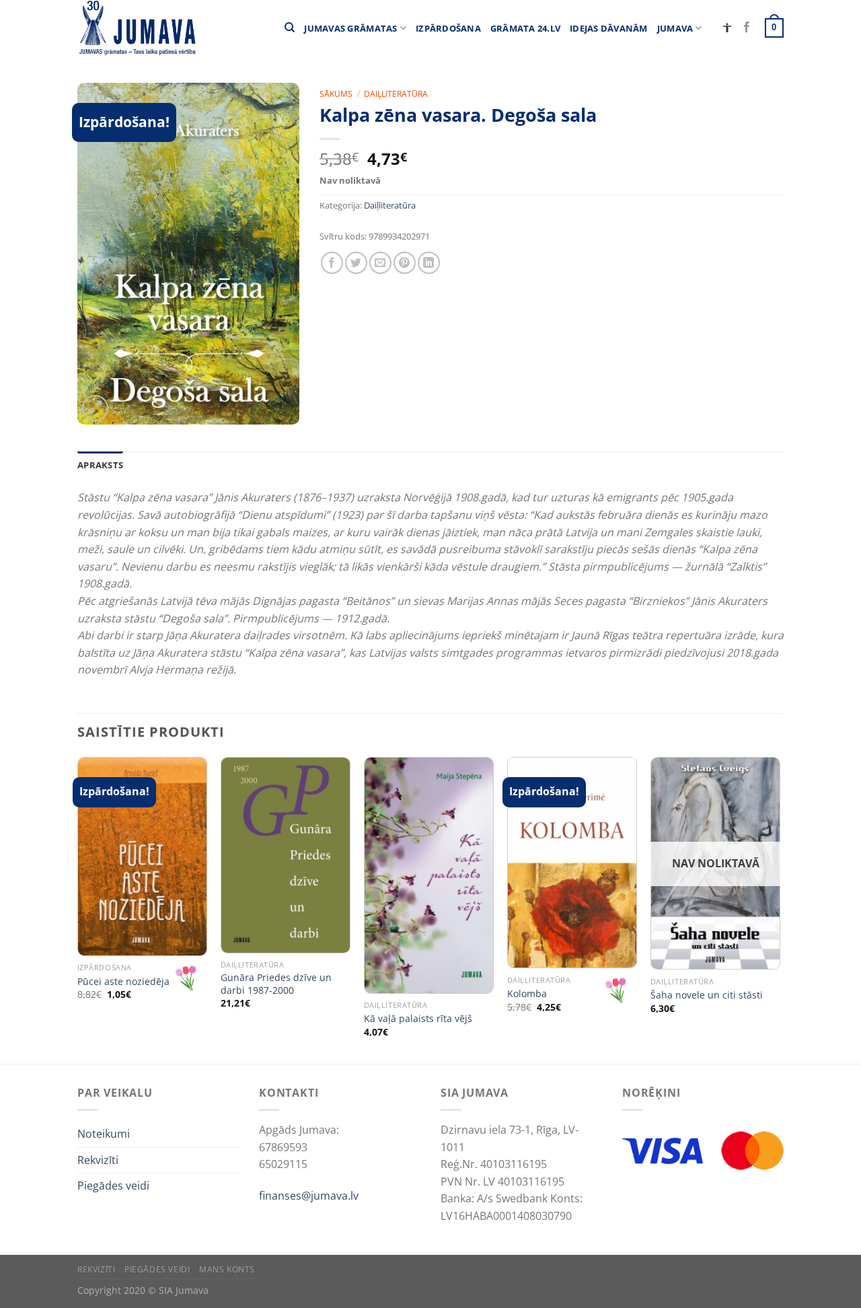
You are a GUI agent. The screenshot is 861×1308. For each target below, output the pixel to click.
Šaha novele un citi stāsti (706, 995)
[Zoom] (95, 408)
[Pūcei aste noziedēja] (142, 857)
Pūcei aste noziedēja (123, 982)
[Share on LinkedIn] (429, 263)
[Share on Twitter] (356, 263)
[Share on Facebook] (332, 263)
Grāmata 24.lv (525, 28)
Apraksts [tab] (100, 465)
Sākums (336, 94)
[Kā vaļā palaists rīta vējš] (429, 875)
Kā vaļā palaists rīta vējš (418, 1019)
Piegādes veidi (113, 1185)
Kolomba (527, 994)
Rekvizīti (97, 1160)
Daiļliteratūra (396, 94)
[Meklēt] (290, 27)
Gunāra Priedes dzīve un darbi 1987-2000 (276, 984)
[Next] (780, 909)
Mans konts (227, 1269)
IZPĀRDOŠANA (448, 28)
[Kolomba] (572, 863)
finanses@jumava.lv (309, 1195)
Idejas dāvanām (609, 28)
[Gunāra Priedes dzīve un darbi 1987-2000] (285, 855)
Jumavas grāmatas (350, 28)
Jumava (675, 28)
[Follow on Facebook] (746, 28)
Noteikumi (103, 1133)
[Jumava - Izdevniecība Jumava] (136, 28)
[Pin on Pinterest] (405, 263)
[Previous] (78, 909)
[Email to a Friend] (380, 263)
